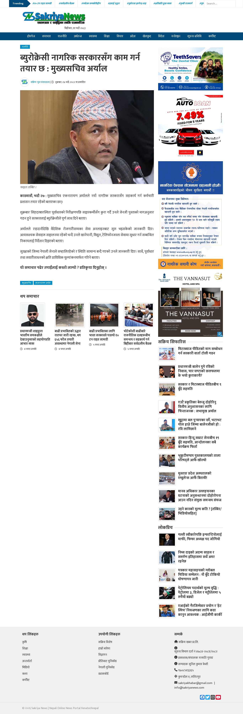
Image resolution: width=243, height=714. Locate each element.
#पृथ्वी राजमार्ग (185, 3)
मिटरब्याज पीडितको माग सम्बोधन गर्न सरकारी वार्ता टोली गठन (200, 351)
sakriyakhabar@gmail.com (195, 683)
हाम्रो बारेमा (104, 648)
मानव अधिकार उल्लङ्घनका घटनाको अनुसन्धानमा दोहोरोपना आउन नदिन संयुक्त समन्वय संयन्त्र (199, 495)
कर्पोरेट (212, 36)
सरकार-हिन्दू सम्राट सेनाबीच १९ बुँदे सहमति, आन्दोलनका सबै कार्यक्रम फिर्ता (198, 442)
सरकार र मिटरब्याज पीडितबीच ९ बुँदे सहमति (199, 386)
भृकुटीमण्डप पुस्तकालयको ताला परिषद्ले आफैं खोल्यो (199, 458)
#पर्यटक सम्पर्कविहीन (91, 3)
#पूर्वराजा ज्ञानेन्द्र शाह (136, 3)
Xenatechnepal (90, 708)
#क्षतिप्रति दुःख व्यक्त (162, 3)
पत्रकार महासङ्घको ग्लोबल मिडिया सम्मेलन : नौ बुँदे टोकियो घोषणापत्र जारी (199, 574)
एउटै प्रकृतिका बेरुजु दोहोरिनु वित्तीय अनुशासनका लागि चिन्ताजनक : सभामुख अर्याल (197, 406)
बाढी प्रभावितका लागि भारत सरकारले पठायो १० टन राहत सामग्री (104, 335)
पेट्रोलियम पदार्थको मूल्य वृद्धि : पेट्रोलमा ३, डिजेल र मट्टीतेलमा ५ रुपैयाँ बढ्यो (199, 592)
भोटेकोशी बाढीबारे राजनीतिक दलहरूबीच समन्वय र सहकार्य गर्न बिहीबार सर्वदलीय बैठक (138, 337)
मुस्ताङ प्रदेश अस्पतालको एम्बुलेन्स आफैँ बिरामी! (194, 475)
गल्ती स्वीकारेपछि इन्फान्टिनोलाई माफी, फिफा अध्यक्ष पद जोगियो (200, 537)
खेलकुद (147, 36)
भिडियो (26, 667)
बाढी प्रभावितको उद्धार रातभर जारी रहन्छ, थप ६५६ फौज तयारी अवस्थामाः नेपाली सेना (68, 337)
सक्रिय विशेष (105, 642)
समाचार (46, 36)
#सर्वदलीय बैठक (66, 3)
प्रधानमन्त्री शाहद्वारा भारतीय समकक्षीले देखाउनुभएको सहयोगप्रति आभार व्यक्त (35, 337)
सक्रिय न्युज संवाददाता (40, 82)
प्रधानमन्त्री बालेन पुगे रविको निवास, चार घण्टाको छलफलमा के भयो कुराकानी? (199, 371)
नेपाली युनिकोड (106, 667)
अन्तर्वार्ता (27, 661)
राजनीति (62, 36)
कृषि (24, 642)
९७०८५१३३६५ (186, 670)
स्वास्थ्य (93, 36)
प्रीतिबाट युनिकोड (107, 661)
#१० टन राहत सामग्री (41, 3)
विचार (120, 36)
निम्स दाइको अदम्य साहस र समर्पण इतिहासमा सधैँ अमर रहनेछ (196, 556)
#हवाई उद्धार (114, 3)
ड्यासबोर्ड (103, 674)
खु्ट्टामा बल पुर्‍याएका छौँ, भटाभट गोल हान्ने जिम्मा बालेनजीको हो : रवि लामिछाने (199, 424)
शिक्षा (107, 36)
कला (24, 674)
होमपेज (31, 36)
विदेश (161, 36)
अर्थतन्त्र (78, 36)
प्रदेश (133, 36)
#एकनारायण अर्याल (43, 283)
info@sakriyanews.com (189, 688)
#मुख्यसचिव (26, 283)
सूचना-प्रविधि (194, 36)
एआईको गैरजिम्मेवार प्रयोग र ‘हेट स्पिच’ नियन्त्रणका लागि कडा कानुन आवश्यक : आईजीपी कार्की (200, 610)
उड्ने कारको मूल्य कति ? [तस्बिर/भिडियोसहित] (199, 511)
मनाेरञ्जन (175, 36)
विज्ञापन (102, 655)
